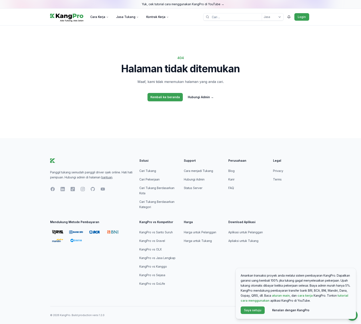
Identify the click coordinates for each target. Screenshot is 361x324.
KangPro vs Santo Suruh (156, 232)
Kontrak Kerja (155, 17)
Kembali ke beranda (165, 97)
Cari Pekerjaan (149, 179)
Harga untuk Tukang (198, 241)
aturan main (281, 295)
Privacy (278, 171)
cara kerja (305, 295)
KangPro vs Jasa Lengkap (157, 258)
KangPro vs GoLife (152, 283)
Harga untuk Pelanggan (200, 232)
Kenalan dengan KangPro (290, 310)
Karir (231, 179)
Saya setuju (252, 310)
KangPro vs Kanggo (153, 266)
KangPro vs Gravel (152, 241)
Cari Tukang (147, 171)
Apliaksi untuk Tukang (243, 241)
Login (302, 17)
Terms (277, 179)
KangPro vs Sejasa (152, 275)
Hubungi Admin (201, 97)
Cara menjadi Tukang (198, 171)
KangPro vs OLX (150, 249)
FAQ (231, 188)
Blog (231, 171)
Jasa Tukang (125, 17)
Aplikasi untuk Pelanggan (245, 232)
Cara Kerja (97, 17)
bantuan (106, 177)
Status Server (193, 188)
